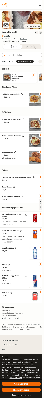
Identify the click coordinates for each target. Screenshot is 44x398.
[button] (5, 5)
